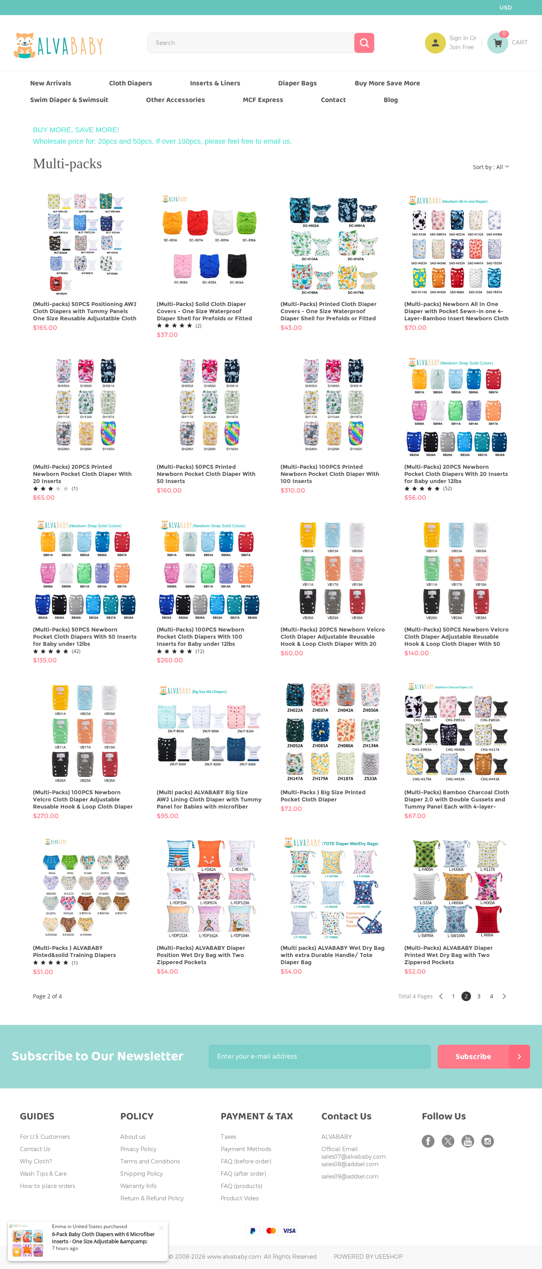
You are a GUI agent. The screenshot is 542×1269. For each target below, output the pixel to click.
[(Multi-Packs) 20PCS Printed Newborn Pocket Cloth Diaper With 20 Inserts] (85, 406)
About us (132, 1137)
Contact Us (35, 1149)
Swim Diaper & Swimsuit (69, 100)
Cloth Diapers (130, 83)
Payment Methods (246, 1149)
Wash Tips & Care (43, 1174)
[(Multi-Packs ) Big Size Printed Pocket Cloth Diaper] (333, 732)
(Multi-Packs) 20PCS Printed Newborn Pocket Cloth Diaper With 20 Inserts (82, 474)
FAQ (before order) (246, 1161)
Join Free (462, 47)
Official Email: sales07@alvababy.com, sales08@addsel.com (354, 1157)
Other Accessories (175, 100)
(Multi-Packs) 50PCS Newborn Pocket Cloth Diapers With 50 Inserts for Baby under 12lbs (84, 636)
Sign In (459, 38)
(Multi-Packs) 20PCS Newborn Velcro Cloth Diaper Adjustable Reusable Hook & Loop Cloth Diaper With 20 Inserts (333, 636)
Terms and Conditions (150, 1161)
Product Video (240, 1198)
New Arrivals (50, 83)
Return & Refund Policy (152, 1198)
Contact (333, 100)
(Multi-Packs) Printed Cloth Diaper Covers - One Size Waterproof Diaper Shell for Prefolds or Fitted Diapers (329, 311)
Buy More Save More (387, 83)
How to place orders (47, 1186)
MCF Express (263, 100)
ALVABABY (336, 1137)
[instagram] (489, 1141)
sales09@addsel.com (350, 1176)
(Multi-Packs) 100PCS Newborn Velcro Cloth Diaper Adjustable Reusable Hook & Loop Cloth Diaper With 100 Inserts (83, 799)
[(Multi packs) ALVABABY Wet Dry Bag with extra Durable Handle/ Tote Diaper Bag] (333, 888)
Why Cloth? (36, 1161)
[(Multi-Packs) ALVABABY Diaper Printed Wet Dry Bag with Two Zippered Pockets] (456, 888)
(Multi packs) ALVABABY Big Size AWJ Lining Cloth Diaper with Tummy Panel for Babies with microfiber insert (209, 799)
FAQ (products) (241, 1186)
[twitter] (449, 1141)
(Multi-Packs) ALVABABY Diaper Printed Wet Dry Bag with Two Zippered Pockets (448, 955)
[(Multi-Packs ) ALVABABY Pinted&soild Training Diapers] (85, 888)
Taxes (228, 1137)
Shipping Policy (141, 1174)
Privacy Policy (138, 1149)
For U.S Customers (45, 1137)
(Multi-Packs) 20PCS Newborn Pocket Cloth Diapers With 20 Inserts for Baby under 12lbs (456, 474)
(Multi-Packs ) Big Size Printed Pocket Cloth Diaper (323, 796)
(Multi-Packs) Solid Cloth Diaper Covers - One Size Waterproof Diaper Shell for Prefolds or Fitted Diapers (204, 311)
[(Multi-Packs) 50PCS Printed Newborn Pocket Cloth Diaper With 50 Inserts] (209, 406)
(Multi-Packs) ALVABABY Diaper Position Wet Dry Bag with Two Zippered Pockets (201, 955)
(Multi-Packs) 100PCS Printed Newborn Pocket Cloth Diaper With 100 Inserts (330, 474)
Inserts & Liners (215, 83)
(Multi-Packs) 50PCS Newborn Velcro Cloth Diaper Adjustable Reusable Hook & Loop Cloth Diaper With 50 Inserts (456, 636)
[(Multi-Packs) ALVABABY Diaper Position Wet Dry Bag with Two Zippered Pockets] (209, 888)
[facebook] (430, 1141)
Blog (391, 100)
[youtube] (469, 1141)
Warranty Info (138, 1186)
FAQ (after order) (243, 1174)
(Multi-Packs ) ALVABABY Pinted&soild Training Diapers (74, 951)
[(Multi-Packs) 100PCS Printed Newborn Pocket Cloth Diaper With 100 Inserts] (333, 406)
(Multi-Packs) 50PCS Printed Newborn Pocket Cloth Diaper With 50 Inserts (206, 474)
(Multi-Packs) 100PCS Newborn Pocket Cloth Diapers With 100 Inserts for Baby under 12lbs (200, 636)
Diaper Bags (297, 83)
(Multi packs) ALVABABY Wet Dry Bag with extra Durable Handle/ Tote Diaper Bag (332, 955)
